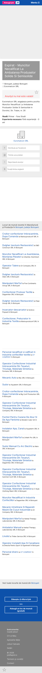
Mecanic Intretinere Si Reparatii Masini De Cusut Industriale (18, 508)
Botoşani (8, 84)
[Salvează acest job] (36, 92)
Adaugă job (9, 3)
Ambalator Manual (11, 527)
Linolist (6, 536)
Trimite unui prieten (13, 155)
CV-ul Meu (11, 636)
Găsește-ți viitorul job (21, 599)
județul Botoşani (20, 84)
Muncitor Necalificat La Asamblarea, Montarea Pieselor (21, 255)
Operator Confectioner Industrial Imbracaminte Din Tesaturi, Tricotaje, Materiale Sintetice (19, 366)
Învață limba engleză (14, 169)
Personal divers (10, 552)
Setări (9, 648)
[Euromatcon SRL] (21, 134)
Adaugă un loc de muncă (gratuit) (21, 609)
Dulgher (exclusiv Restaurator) (17, 245)
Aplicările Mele (13, 640)
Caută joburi (12, 632)
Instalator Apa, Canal (13, 428)
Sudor (5, 384)
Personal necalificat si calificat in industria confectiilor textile (18, 353)
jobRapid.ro (12, 655)
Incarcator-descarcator (14, 309)
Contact (10, 663)
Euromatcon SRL (21, 141)
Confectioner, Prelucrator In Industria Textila (16, 320)
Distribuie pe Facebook (15, 148)
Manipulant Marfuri (12, 283)
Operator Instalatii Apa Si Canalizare (20, 543)
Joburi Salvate (13, 644)
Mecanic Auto (9, 377)
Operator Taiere (10, 265)
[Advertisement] (21, 32)
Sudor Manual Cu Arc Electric (17, 446)
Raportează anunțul (13, 162)
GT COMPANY (26, 552)
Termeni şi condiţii (15, 659)
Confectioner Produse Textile (17, 292)
